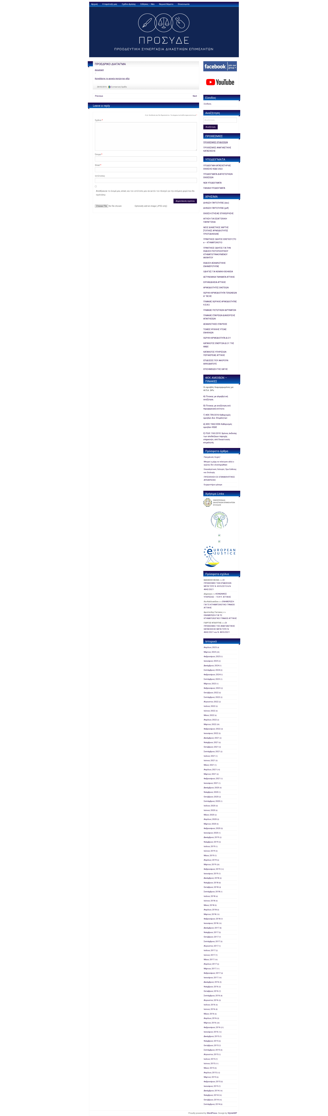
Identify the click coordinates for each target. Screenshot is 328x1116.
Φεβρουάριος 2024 (212, 674)
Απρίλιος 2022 (210, 720)
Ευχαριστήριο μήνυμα (213, 484)
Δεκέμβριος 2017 (211, 928)
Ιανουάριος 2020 (211, 833)
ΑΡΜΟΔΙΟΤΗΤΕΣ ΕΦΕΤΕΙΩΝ (216, 287)
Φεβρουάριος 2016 (212, 1027)
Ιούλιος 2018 (209, 896)
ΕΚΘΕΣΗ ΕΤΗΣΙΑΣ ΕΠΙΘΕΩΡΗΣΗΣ (218, 213)
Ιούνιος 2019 (209, 851)
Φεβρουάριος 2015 (212, 1081)
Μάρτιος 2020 (210, 824)
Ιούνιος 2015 (209, 1063)
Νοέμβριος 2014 (211, 1095)
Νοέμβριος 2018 (211, 883)
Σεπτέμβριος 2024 (212, 670)
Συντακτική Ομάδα (119, 87)
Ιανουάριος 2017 (211, 977)
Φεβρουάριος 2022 (212, 729)
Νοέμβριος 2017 (211, 932)
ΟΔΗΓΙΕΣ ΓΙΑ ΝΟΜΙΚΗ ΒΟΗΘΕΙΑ (218, 271)
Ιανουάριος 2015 (211, 1086)
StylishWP (232, 1113)
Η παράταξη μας (109, 4)
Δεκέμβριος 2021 (211, 738)
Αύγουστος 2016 (211, 1000)
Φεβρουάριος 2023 (212, 688)
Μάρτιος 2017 (210, 968)
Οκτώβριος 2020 (211, 797)
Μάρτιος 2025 (210, 652)
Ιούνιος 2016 (209, 1009)
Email (98, 165)
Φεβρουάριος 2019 (212, 869)
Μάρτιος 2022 (210, 724)
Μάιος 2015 (209, 1068)
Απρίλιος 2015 (210, 1072)
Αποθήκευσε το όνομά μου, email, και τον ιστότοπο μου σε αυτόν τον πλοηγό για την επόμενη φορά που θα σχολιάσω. (145, 193)
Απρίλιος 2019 (210, 860)
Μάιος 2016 (209, 1014)
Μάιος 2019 (209, 855)
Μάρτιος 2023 (210, 683)
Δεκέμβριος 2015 (211, 1036)
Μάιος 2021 (209, 765)
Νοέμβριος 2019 (211, 842)
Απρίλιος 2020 (210, 819)
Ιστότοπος (100, 176)
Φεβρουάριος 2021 (212, 778)
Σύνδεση (207, 104)
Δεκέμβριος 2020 (211, 787)
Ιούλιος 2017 (209, 950)
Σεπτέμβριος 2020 (212, 801)
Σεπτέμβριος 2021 (212, 751)
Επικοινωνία (183, 4)
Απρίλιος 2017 (210, 964)
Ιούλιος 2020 (209, 806)
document (99, 70)
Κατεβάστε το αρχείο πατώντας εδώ (112, 78)
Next (195, 96)
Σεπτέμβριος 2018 (212, 891)
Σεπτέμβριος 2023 (212, 679)
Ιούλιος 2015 (209, 1059)
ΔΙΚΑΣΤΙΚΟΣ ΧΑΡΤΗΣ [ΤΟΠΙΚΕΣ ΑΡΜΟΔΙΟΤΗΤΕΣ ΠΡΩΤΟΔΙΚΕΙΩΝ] (216, 230)
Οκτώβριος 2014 (211, 1100)
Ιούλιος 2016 (209, 1005)
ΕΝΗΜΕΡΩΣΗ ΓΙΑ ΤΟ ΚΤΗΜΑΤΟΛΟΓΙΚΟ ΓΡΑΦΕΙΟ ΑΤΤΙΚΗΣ (219, 604)
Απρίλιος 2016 (210, 1018)
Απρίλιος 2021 (210, 769)
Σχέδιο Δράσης (129, 4)
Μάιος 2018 (209, 905)
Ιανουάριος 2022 (211, 733)
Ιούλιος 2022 (209, 706)
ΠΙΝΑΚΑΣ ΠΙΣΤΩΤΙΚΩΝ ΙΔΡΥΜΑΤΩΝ (219, 310)
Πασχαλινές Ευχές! (212, 457)
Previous (99, 96)
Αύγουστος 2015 (211, 1054)
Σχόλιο (99, 120)
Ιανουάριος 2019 (211, 873)
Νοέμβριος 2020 (211, 792)
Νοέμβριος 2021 (211, 742)
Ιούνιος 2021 (209, 760)
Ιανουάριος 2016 (211, 1032)
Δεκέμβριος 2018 (211, 878)
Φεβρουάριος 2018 (212, 919)
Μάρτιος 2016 (210, 1023)
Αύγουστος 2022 (211, 702)
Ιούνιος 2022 (209, 711)
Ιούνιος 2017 (209, 955)
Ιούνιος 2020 (209, 810)
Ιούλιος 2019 (209, 846)
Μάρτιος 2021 (210, 774)
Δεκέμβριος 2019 (211, 837)
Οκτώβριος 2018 (211, 887)
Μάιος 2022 (209, 715)
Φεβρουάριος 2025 (212, 656)
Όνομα (98, 154)
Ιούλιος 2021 (209, 756)
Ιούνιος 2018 (209, 901)
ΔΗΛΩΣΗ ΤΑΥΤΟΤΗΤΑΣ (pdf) (216, 208)
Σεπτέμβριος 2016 (212, 995)
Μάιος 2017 (209, 959)
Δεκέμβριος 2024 (211, 665)
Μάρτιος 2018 (210, 914)
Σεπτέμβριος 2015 (212, 1050)
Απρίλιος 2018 (210, 910)
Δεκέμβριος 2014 (211, 1090)
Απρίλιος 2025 (210, 647)
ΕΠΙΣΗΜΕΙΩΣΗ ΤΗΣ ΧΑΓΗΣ (215, 369)
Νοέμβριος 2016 (211, 986)
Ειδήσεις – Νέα (147, 4)
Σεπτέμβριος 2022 (212, 697)
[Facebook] (220, 66)
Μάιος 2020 (209, 815)
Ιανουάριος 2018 (211, 923)
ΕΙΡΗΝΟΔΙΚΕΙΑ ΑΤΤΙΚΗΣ (214, 282)
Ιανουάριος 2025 (211, 661)
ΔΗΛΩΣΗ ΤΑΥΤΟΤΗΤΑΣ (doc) (216, 203)
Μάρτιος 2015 (210, 1077)
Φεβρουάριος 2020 (212, 828)
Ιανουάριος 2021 (211, 783)
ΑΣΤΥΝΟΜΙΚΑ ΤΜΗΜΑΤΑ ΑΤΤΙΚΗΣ (219, 277)
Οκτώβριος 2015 (211, 1045)
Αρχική (94, 4)
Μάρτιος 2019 (210, 864)
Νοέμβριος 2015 (211, 1041)
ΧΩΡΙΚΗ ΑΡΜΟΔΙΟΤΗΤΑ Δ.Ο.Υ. (217, 338)
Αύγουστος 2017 (211, 946)
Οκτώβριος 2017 (211, 937)
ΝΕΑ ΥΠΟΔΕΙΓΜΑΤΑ (212, 183)
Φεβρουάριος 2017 (212, 973)
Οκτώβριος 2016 (211, 991)
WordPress (212, 1113)
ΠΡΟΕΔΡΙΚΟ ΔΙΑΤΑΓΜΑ (110, 64)
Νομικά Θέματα (166, 4)
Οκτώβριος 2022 (211, 692)
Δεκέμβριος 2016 (211, 982)
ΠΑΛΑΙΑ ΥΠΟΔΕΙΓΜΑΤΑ (214, 188)
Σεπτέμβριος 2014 (212, 1104)
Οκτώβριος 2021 (211, 747)
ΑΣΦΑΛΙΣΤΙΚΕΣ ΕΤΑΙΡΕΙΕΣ (215, 324)
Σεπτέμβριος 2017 (212, 941)
